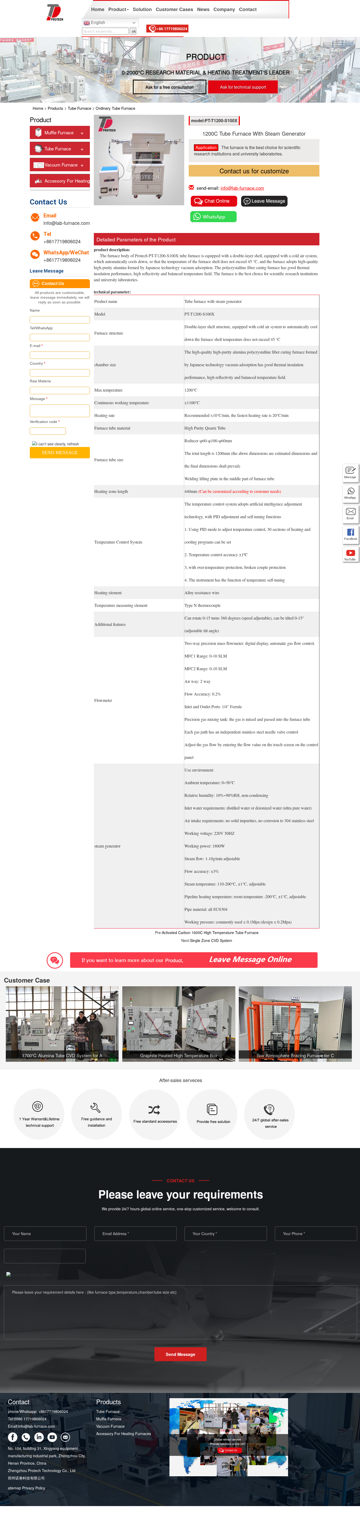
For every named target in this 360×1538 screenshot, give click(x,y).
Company (224, 9)
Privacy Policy (33, 1488)
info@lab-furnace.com (66, 222)
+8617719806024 (62, 241)
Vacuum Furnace (61, 164)
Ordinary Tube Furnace (115, 108)
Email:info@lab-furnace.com (31, 1426)
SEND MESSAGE (60, 452)
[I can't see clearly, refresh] (55, 443)
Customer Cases (174, 9)
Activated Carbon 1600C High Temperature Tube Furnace (210, 932)
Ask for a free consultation (169, 87)
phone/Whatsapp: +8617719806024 (38, 1411)
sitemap (14, 1488)
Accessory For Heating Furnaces (123, 1433)
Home (97, 9)
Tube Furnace (79, 108)
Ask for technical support (243, 87)
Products (55, 108)
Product (117, 9)
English (97, 22)
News (203, 9)
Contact (248, 9)
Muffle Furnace (59, 132)
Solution (142, 9)
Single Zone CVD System (211, 940)
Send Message (180, 1354)
